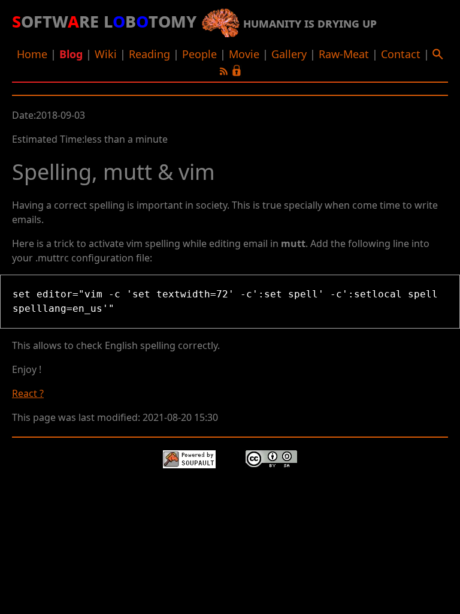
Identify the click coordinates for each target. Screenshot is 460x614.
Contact (400, 54)
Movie (244, 54)
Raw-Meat (344, 54)
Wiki (106, 54)
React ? (28, 393)
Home (32, 54)
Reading (149, 54)
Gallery (289, 54)
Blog (71, 54)
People (199, 54)
